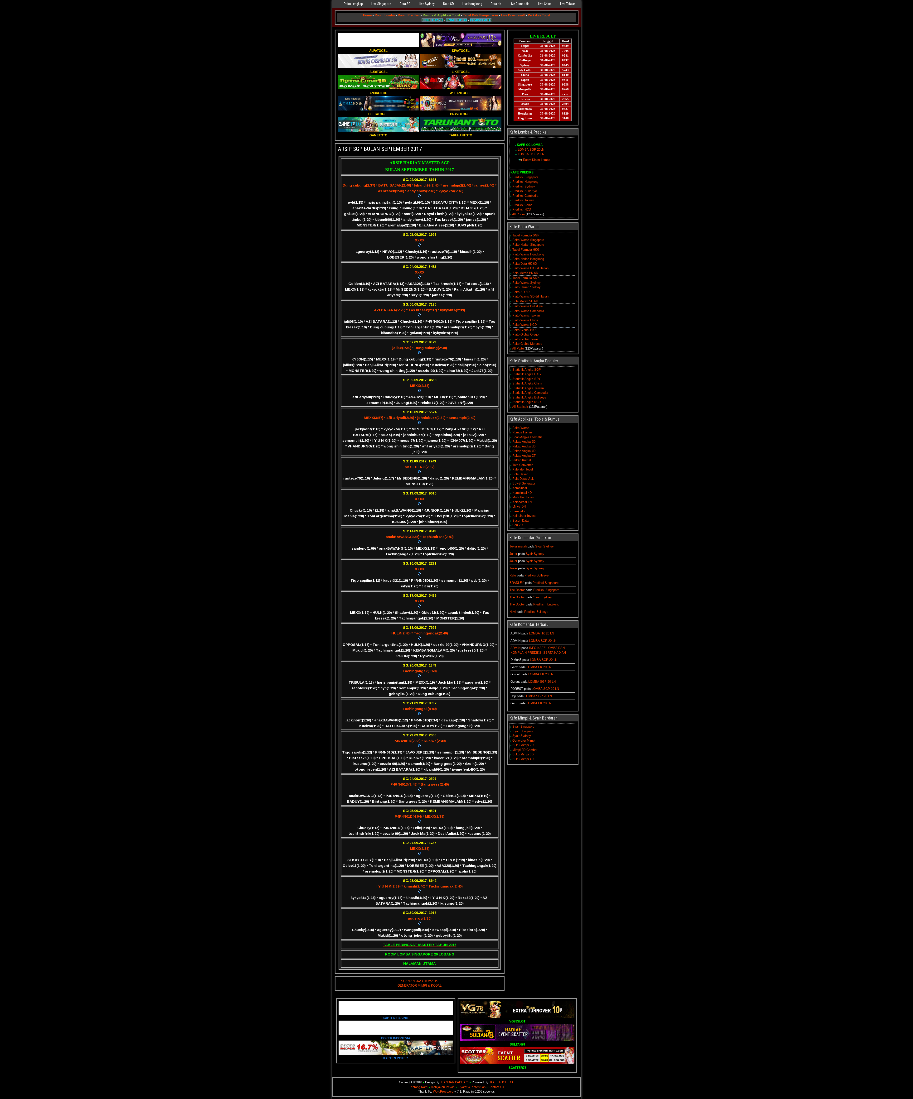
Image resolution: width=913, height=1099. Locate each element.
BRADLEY (517, 583)
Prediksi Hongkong (525, 181)
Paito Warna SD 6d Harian (530, 296)
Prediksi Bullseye (536, 575)
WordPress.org (443, 1091)
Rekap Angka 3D (523, 446)
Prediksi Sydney (523, 186)
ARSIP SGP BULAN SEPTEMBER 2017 (380, 149)
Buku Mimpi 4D (523, 759)
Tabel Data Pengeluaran (480, 15)
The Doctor (517, 590)
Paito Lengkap (353, 4)
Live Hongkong (472, 4)
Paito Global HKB (524, 330)
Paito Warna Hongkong (528, 254)
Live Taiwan (568, 4)
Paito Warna (520, 428)
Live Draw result (513, 15)
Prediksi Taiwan (523, 200)
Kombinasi (519, 488)
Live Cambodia (519, 4)
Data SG (405, 4)
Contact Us (496, 1087)
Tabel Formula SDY (525, 278)
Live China (545, 4)
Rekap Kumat (521, 460)
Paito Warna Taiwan (526, 315)
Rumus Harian (522, 432)
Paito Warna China (525, 320)
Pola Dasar (520, 474)
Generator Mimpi (523, 740)
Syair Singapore (523, 726)
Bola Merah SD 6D (525, 301)
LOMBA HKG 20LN (531, 154)
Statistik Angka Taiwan (528, 388)
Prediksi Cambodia (525, 195)
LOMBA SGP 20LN (531, 149)
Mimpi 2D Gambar (524, 750)
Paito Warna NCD (524, 324)
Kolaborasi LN (522, 502)
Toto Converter (522, 465)
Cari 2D (517, 525)
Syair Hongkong (523, 731)
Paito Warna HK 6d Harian (530, 268)
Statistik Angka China (527, 383)
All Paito (518, 348)
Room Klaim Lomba (536, 160)
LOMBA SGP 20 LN (542, 641)
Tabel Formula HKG (525, 249)
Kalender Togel (522, 469)
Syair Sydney (544, 546)
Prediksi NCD (521, 209)
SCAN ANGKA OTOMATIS (419, 981)
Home (367, 15)
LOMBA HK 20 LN (541, 633)
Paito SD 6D (520, 292)
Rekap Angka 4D (523, 451)
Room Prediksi (409, 15)
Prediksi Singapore (525, 177)
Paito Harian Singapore (528, 244)
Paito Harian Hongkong (528, 259)
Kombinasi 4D (522, 492)
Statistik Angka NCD (526, 402)
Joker (513, 554)
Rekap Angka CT (524, 455)
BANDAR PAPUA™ (455, 1082)
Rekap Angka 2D (523, 441)
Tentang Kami (418, 1087)
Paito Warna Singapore (528, 240)
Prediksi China (522, 205)
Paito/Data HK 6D (524, 263)
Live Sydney (427, 4)
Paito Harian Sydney (526, 287)
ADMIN (515, 648)
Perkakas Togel (539, 15)
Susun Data (520, 520)
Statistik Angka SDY (526, 379)
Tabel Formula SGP (525, 235)
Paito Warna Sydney (526, 282)
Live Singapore (381, 4)
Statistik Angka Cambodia (530, 392)
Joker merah (518, 546)
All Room (518, 214)
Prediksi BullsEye (524, 191)
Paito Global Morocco (527, 344)
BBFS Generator (523, 483)
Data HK (496, 4)
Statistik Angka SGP (526, 369)
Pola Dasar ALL (523, 478)
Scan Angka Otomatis (527, 437)
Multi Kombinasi (523, 497)
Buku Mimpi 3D (523, 754)
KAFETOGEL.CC (502, 1082)
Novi (513, 612)
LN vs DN (519, 506)
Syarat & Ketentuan (472, 1087)
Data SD (448, 4)
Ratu (513, 575)
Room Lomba (385, 15)
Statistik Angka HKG (526, 374)
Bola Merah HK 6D (525, 273)
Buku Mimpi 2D (523, 745)
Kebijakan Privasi (443, 1087)
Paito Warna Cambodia (528, 311)
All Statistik (520, 406)
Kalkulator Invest (524, 516)
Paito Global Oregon (526, 334)
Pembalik (518, 511)
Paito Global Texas (525, 339)
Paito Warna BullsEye (527, 306)
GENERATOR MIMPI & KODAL (420, 985)
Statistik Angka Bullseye (529, 397)
